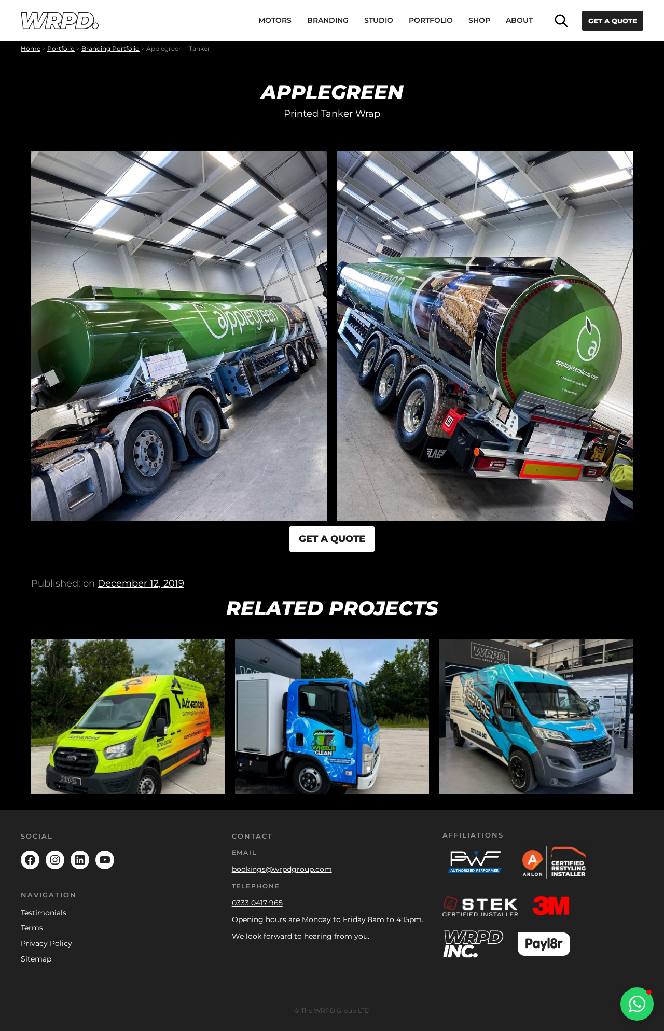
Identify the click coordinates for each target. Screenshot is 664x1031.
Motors (275, 20)
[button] (637, 1004)
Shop (479, 20)
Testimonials (43, 912)
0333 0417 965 (257, 903)
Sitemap (36, 959)
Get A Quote (612, 21)
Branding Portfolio (110, 48)
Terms (32, 927)
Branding (328, 20)
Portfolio (431, 20)
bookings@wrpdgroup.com (282, 869)
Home (30, 48)
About (519, 20)
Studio (378, 20)
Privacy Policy (46, 943)
